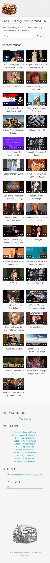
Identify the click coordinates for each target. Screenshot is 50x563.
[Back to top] (46, 558)
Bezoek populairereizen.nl (25, 458)
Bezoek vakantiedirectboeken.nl (25, 434)
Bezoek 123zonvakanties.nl (25, 440)
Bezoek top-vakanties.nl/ (25, 437)
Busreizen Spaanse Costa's (25, 432)
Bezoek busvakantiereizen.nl (25, 452)
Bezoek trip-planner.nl (25, 446)
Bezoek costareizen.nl (25, 449)
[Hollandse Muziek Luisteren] (9, 9)
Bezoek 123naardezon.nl (25, 443)
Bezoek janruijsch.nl (25, 455)
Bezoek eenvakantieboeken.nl (25, 461)
